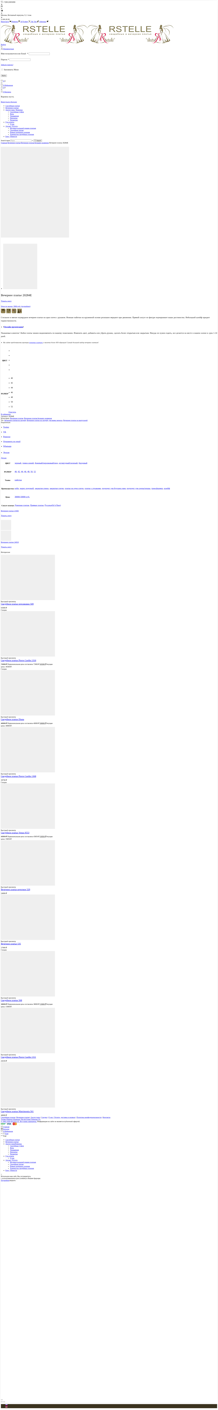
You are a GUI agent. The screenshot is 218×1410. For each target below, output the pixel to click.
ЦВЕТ (4, 361)
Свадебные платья (12, 106)
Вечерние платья (12, 108)
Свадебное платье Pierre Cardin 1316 (18, 660)
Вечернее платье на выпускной (75, 420)
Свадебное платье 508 (11, 1000)
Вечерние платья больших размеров (35, 143)
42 (19, 471)
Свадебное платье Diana (12, 719)
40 (16, 471)
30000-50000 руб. (22, 497)
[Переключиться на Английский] (6, 1407)
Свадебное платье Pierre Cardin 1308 (18, 776)
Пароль (5, 59)
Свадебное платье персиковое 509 (17, 604)
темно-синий (28, 463)
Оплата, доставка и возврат (64, 1117)
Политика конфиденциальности (89, 1117)
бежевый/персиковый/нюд (46, 463)
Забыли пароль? (7, 65)
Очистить (12, 412)
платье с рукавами (93, 488)
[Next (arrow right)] (4, 1401)
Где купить (9, 122)
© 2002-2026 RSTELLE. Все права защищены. (19, 1121)
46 (25, 471)
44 (22, 471)
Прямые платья (36, 505)
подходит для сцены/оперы (138, 488)
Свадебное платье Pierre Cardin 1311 (18, 1057)
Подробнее (5, 1180)
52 (35, 471)
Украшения (14, 116)
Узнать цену (6, 301)
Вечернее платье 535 (11, 943)
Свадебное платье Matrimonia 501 (17, 1111)
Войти (4, 76)
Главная (4, 143)
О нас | (51, 1117)
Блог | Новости (11, 136)
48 (28, 471)
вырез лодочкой (27, 488)
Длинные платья (22, 505)
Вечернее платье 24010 (10, 542)
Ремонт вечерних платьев (20, 132)
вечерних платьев (36, 342)
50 (32, 471)
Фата (12, 114)
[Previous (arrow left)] (2, 1401)
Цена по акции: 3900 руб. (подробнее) (15, 306)
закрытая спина (41, 488)
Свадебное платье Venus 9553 (15, 832)
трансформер (157, 488)
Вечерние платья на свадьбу (15, 420)
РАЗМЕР (4, 394)
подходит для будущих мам (114, 488)
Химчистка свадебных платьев (22, 134)
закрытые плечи (57, 488)
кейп (17, 488)
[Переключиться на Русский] (6, 1405)
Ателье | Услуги (11, 126)
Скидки (44, 1117)
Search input (5, 141)
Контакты (106, 1117)
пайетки (18, 480)
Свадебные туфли (17, 112)
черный (18, 463)
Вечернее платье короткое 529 (15, 889)
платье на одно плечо (74, 488)
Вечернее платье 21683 (10, 511)
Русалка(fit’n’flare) (53, 505)
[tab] (6, 452)
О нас (12, 124)
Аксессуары (14, 110)
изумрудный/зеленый (68, 463)
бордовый (83, 463)
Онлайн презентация (13, 327)
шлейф (167, 488)
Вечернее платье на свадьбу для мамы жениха (44, 420)
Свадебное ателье (17, 130)
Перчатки (13, 118)
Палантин (14, 120)
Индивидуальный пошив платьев (23, 128)
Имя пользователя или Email (14, 53)
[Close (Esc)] (2, 1399)
